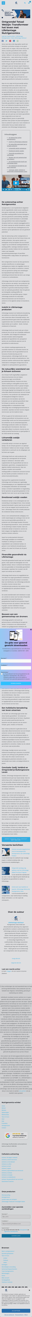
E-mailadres (4, 665)
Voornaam (4, 658)
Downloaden (16, 683)
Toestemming (4, 672)
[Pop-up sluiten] (31, 629)
